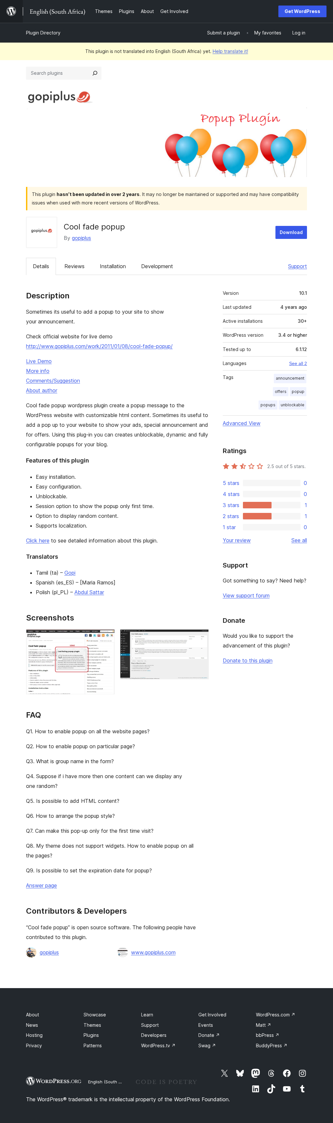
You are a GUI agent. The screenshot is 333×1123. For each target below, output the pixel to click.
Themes (92, 1025)
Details (41, 266)
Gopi (69, 572)
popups (267, 404)
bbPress (267, 1035)
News (32, 1025)
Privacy (34, 1045)
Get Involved (212, 1014)
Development (157, 266)
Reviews (74, 266)
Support (297, 266)
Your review (237, 540)
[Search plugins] (94, 73)
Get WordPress (302, 11)
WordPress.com (275, 1014)
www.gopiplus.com (153, 952)
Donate (209, 1035)
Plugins (91, 1035)
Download (291, 232)
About (32, 1014)
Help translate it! (230, 51)
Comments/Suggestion (53, 380)
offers (280, 391)
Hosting (34, 1035)
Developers (153, 1035)
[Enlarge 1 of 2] (106, 638)
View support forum (246, 595)
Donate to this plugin (248, 660)
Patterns (93, 1045)
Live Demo (39, 361)
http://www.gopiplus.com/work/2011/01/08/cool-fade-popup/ (99, 346)
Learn (147, 1014)
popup (298, 391)
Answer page (41, 885)
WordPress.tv (158, 1045)
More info (37, 371)
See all (299, 540)
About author (41, 390)
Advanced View (241, 423)
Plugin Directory (43, 32)
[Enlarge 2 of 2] (200, 638)
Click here (37, 540)
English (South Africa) (110, 1081)
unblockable (292, 404)
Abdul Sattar (89, 592)
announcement (290, 378)
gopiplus (81, 238)
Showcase (95, 1014)
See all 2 (298, 363)
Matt (263, 1025)
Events (205, 1025)
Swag (207, 1045)
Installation (113, 266)
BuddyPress (271, 1045)
